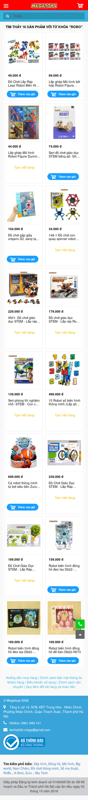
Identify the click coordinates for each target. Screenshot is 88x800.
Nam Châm (21, 768)
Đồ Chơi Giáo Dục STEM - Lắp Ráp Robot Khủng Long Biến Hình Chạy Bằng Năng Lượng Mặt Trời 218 (23, 567)
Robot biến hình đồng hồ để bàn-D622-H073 (65, 650)
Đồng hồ (54, 763)
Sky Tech (41, 773)
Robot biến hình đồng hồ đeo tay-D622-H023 (23, 650)
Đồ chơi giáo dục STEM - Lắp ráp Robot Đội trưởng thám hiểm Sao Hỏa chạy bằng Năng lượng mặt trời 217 (65, 319)
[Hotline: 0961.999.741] (80, 624)
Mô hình (68, 763)
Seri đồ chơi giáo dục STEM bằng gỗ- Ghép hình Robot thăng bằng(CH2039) (64, 154)
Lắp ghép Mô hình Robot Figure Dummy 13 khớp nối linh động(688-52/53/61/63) (23, 154)
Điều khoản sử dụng (41, 682)
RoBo (7, 773)
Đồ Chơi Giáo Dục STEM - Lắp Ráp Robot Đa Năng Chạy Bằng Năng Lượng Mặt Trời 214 (64, 484)
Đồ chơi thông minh (45, 768)
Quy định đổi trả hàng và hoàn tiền (50, 686)
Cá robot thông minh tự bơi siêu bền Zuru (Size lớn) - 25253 (22, 484)
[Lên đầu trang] (80, 634)
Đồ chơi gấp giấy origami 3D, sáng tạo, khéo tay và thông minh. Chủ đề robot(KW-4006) (23, 237)
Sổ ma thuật (69, 768)
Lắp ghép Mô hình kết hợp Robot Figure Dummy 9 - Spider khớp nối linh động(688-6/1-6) (64, 83)
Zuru (29, 773)
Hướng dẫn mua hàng (21, 677)
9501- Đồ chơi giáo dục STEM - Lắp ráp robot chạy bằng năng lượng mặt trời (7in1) (23, 319)
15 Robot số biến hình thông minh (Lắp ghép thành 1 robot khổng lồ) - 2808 (64, 402)
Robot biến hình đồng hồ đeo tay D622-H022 (64, 567)
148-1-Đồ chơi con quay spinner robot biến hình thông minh (64, 237)
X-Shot (18, 773)
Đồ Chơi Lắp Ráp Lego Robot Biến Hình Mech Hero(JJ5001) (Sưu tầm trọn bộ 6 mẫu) (24, 83)
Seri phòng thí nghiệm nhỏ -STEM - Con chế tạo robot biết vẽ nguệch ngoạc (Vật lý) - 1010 (24, 402)
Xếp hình (40, 763)
